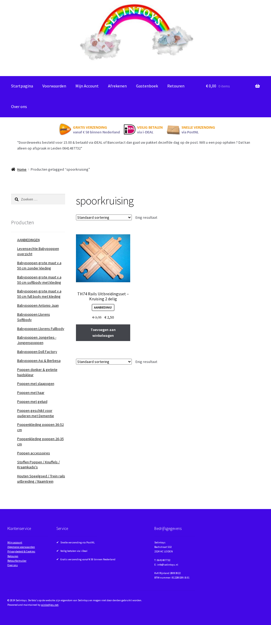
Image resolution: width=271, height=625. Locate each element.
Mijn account (14, 542)
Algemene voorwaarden (21, 547)
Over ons (19, 106)
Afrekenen (117, 85)
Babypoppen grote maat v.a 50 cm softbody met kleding (39, 280)
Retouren (175, 85)
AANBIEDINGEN (28, 239)
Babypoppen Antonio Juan (38, 305)
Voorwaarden (54, 85)
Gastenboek (147, 85)
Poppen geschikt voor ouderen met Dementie (35, 413)
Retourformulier (16, 560)
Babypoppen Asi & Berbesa (39, 360)
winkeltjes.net (49, 605)
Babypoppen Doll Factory (37, 351)
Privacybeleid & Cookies (21, 551)
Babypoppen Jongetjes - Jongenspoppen (36, 340)
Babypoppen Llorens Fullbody (40, 328)
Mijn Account (87, 85)
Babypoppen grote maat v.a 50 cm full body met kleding (39, 294)
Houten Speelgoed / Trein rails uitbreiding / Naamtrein (41, 479)
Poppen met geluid (32, 401)
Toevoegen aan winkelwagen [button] (103, 332)
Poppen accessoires (33, 453)
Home (21, 169)
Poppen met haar (30, 392)
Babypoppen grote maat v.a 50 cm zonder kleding (39, 265)
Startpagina (22, 85)
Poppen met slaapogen (35, 383)
